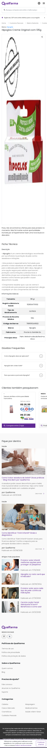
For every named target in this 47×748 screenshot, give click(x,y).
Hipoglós (10, 27)
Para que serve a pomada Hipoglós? (17, 375)
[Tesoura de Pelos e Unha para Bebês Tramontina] (11, 410)
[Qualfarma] (10, 3)
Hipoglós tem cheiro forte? (13, 366)
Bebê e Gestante (32, 23)
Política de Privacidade (23, 745)
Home (4, 23)
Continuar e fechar (40, 743)
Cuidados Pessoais (16, 23)
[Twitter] (9, 636)
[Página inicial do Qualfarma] (23, 627)
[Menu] (43, 3)
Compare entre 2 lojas (15, 425)
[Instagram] (4, 636)
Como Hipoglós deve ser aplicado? (16, 356)
